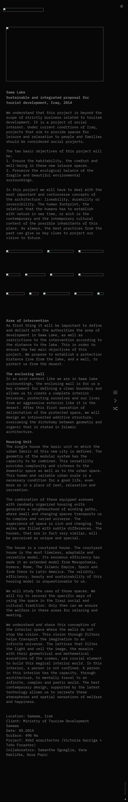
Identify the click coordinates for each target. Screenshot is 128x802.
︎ (115, 401)
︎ (115, 393)
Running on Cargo (125, 788)
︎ (115, 409)
